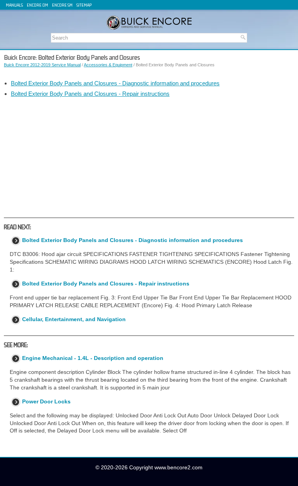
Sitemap (84, 4)
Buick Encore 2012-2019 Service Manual (42, 64)
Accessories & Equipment (108, 64)
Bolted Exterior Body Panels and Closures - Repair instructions (90, 93)
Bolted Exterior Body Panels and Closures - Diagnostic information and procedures (115, 83)
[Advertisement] (149, 157)
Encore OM (37, 4)
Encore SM (62, 4)
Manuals (14, 4)
